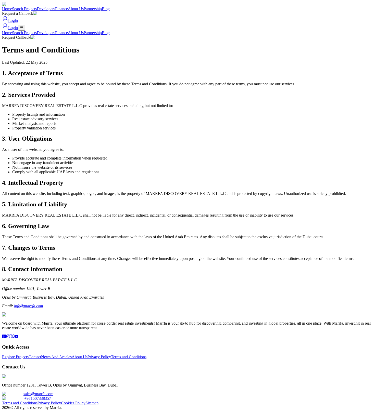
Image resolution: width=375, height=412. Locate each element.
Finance (61, 9)
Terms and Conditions (128, 357)
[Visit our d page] (8, 337)
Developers (46, 9)
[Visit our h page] (16, 337)
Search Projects (24, 9)
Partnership (93, 9)
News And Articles (56, 357)
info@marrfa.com (28, 306)
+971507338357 (37, 398)
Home (7, 9)
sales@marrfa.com (38, 394)
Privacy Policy (99, 357)
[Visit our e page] (4, 337)
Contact (35, 357)
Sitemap (91, 403)
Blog (106, 9)
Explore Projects (15, 357)
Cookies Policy (73, 403)
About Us (76, 9)
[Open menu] (21, 28)
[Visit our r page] (12, 337)
